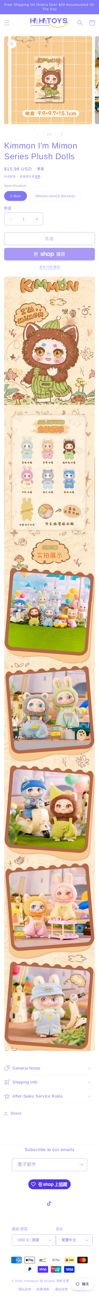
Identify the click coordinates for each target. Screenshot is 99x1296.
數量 (8, 208)
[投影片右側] (62, 134)
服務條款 (43, 1289)
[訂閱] (81, 1164)
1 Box (17, 197)
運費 (37, 176)
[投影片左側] (37, 134)
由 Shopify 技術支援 (54, 1281)
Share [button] (16, 1113)
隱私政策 (24, 1289)
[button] (7, 23)
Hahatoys (31, 1281)
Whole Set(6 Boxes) (57, 197)
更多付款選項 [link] (49, 267)
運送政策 (61, 1289)
